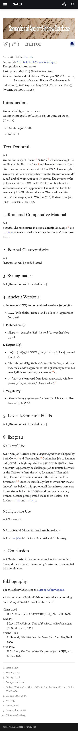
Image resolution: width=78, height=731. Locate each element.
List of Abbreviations (51, 590)
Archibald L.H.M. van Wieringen (36, 62)
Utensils (28, 57)
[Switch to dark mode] (64, 4)
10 (17, 481)
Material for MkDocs (25, 727)
